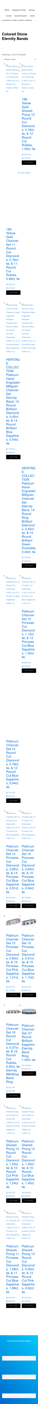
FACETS (9, 4)
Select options (13, 292)
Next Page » (25, 172)
